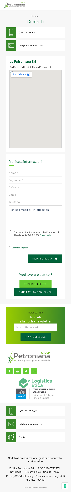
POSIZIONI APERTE (35, 284)
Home (35, 16)
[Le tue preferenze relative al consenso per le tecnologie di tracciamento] (65, 486)
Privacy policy (45, 235)
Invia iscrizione (35, 336)
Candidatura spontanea (35, 292)
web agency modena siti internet (35, 487)
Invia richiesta (42, 258)
